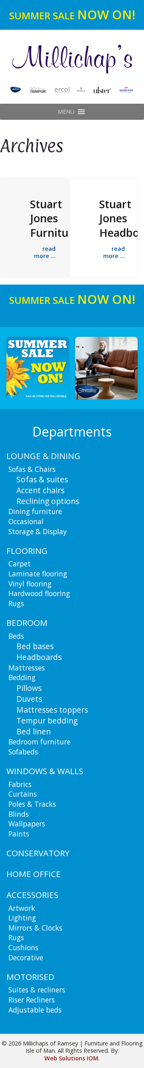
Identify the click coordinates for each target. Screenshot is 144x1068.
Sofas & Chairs (32, 469)
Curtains (22, 794)
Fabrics (20, 784)
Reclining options (47, 501)
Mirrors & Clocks (35, 928)
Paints (18, 833)
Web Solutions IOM (71, 1058)
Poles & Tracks (32, 804)
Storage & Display (37, 531)
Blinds (18, 814)
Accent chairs (40, 490)
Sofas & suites (42, 479)
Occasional (26, 521)
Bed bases (35, 646)
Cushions (23, 947)
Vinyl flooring (30, 583)
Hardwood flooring (39, 593)
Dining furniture (35, 511)
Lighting (22, 917)
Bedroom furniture (39, 741)
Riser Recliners (31, 999)
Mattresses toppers (52, 709)
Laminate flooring (37, 573)
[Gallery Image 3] (111, 368)
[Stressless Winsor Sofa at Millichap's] (43, 368)
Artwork (21, 908)
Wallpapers (26, 823)
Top (137, 1061)
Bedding (22, 677)
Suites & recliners (36, 989)
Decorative (25, 957)
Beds (16, 636)
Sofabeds (23, 751)
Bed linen (33, 731)
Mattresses (26, 667)
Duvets (29, 698)
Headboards (39, 657)
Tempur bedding (47, 720)
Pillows (29, 688)
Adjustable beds (35, 1010)
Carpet (19, 563)
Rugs (16, 603)
